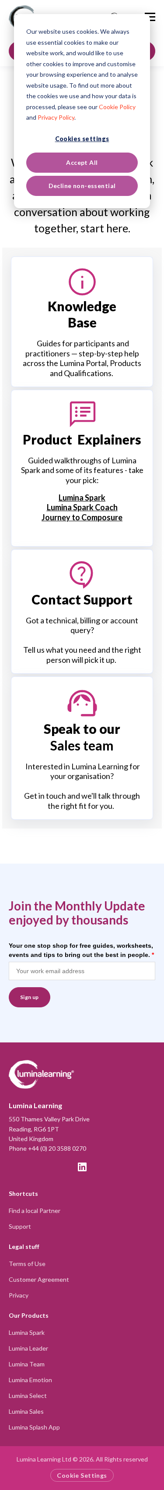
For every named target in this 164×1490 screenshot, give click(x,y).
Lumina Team (27, 1364)
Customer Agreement (39, 1279)
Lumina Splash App (34, 1427)
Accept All (82, 162)
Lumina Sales (26, 1411)
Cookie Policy (117, 106)
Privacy (18, 1295)
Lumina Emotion (30, 1379)
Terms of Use (27, 1263)
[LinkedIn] (82, 1167)
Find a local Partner (34, 1210)
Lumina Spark (82, 497)
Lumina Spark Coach (82, 507)
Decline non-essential (82, 185)
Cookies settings (82, 138)
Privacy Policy (56, 117)
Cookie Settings (82, 1475)
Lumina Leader (28, 1348)
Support (20, 1226)
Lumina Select (28, 1395)
